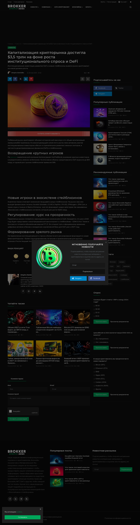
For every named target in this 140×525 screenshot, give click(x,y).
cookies (19, 512)
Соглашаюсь (22, 517)
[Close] (106, 242)
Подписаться (87, 271)
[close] (40, 509)
